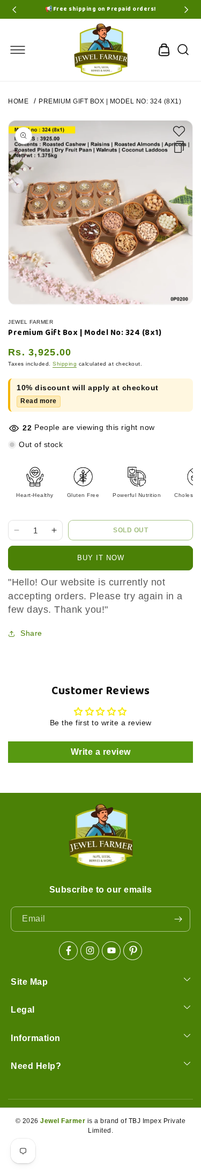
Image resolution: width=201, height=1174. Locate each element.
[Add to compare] (179, 147)
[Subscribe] (178, 919)
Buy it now (100, 558)
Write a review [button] (101, 751)
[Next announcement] (186, 10)
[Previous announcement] (14, 10)
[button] (18, 50)
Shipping (65, 364)
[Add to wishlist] (179, 131)
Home (18, 101)
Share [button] (31, 633)
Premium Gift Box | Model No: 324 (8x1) (110, 101)
